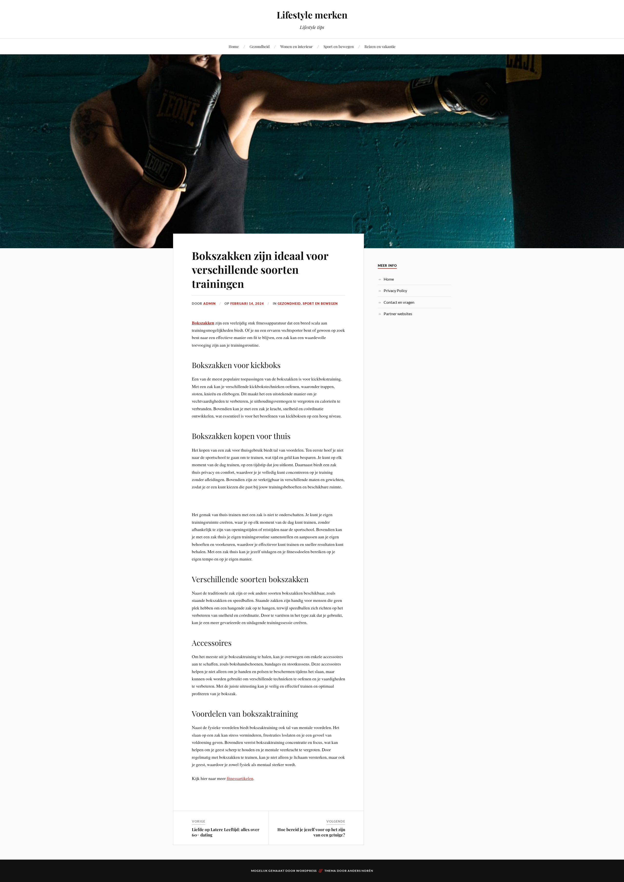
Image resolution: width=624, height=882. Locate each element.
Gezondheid (260, 46)
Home (234, 46)
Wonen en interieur (296, 46)
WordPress (306, 871)
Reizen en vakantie (380, 46)
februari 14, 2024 (247, 303)
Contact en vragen (399, 302)
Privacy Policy (395, 290)
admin (209, 303)
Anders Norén (360, 871)
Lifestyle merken (312, 15)
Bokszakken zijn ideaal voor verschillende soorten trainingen (260, 269)
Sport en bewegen (338, 46)
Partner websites (398, 313)
